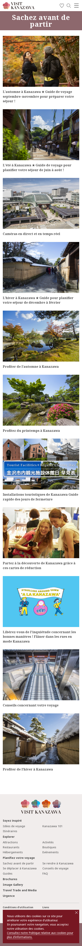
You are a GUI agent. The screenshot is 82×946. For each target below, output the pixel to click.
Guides (7, 873)
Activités (48, 842)
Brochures (10, 879)
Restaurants (11, 847)
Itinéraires (10, 831)
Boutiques (49, 847)
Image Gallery (13, 885)
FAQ (45, 873)
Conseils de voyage (55, 868)
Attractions (10, 842)
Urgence (9, 896)
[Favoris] (62, 6)
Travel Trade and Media (20, 890)
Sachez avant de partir (18, 863)
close (76, 912)
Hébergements (13, 852)
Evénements (50, 852)
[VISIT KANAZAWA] (18, 8)
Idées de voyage (14, 826)
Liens (45, 907)
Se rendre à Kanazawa (57, 863)
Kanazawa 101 (52, 826)
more (6, 37)
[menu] (76, 5)
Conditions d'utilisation (18, 907)
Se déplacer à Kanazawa (20, 868)
